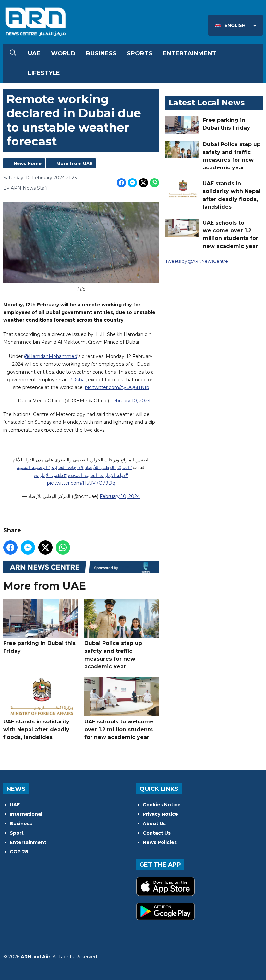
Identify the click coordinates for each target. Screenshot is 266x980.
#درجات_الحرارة (68, 467)
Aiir (46, 957)
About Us (154, 823)
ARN (26, 957)
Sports (139, 53)
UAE (34, 53)
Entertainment (189, 53)
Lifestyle (44, 72)
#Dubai (77, 380)
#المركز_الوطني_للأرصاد (108, 467)
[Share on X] (143, 182)
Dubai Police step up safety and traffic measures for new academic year (113, 655)
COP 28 (19, 852)
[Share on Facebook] (121, 182)
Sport (17, 833)
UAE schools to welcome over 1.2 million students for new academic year (118, 729)
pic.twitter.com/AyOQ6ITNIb (117, 387)
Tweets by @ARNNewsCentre (196, 261)
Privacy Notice (160, 814)
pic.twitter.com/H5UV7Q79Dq (81, 483)
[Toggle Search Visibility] (13, 53)
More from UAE (74, 163)
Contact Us (157, 833)
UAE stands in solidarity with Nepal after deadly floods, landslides (36, 729)
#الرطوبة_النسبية (33, 467)
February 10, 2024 (130, 401)
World (63, 53)
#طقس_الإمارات (50, 475)
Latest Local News (207, 102)
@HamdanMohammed (50, 356)
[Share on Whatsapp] (154, 182)
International (26, 814)
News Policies (160, 842)
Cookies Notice (162, 805)
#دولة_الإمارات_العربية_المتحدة (98, 475)
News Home (28, 163)
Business (101, 53)
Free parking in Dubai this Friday (39, 647)
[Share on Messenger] (132, 182)
